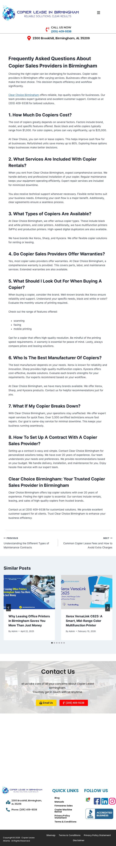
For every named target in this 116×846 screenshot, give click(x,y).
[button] (98, 13)
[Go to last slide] (8, 607)
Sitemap (50, 835)
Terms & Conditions (65, 821)
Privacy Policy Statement (62, 816)
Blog (57, 797)
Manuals (59, 801)
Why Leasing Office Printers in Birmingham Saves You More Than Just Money (29, 620)
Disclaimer (78, 840)
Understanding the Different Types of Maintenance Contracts (26, 543)
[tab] (52, 643)
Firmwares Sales (64, 805)
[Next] (107, 607)
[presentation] (29, 592)
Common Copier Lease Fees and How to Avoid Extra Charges (87, 543)
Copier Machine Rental (63, 810)
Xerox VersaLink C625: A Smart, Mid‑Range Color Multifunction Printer (84, 620)
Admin (14, 631)
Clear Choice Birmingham (23, 94)
